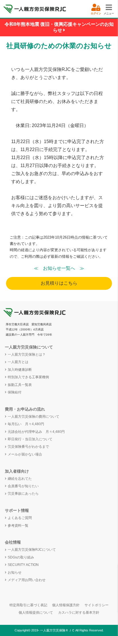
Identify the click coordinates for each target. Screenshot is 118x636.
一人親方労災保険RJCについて (32, 550)
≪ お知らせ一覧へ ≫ (59, 268)
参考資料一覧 (18, 526)
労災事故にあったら (23, 494)
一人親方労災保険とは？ (27, 354)
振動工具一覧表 (20, 385)
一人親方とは (18, 362)
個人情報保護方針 (66, 605)
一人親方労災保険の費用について (33, 417)
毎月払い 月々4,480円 (26, 424)
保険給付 (14, 392)
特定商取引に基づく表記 (28, 605)
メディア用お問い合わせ (27, 580)
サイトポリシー (96, 605)
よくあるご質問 (20, 518)
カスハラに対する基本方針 (78, 613)
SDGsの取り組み (21, 557)
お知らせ (14, 572)
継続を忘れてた (20, 479)
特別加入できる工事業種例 (28, 377)
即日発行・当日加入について (30, 439)
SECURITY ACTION (23, 565)
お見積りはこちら (59, 283)
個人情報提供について (36, 613)
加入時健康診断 (20, 370)
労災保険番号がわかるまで (28, 447)
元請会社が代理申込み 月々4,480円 (36, 432)
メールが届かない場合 (25, 454)
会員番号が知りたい (23, 486)
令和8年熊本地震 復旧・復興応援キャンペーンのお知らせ (59, 27)
